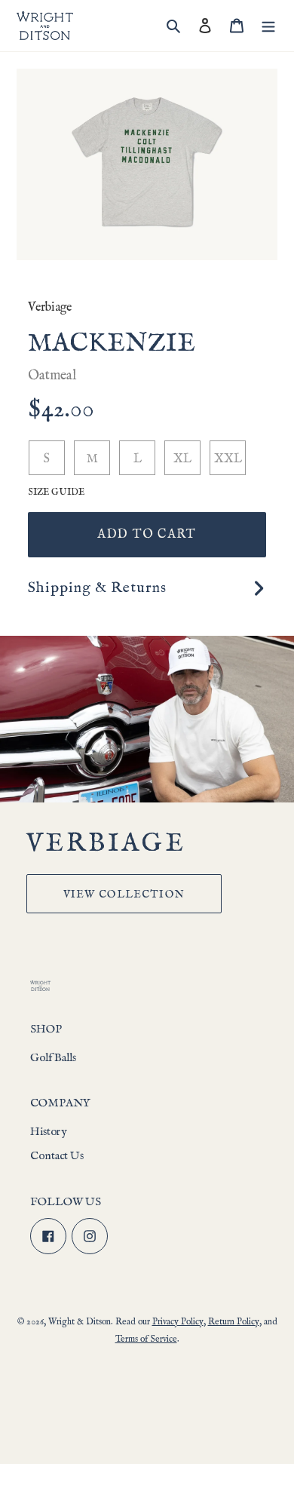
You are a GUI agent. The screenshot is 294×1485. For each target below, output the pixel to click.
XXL (228, 459)
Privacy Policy (178, 1321)
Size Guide (56, 492)
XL (182, 459)
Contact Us (57, 1156)
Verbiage (50, 307)
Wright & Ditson (79, 1321)
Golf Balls (53, 1058)
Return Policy (233, 1321)
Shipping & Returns (97, 587)
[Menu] (268, 26)
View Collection (124, 894)
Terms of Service (146, 1339)
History (48, 1131)
